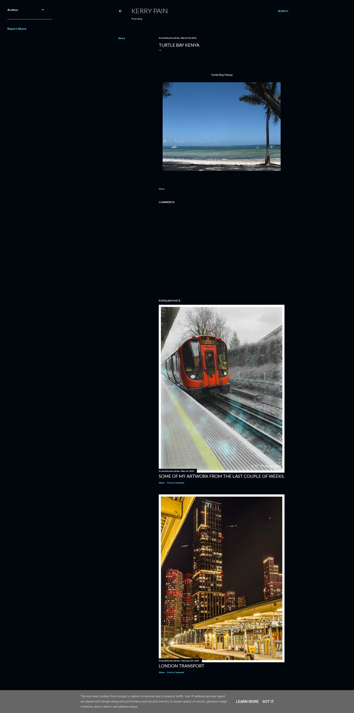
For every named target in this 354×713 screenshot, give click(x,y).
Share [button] (121, 38)
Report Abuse (16, 28)
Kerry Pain (149, 11)
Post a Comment (175, 482)
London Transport (181, 665)
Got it (268, 701)
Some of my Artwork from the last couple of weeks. (221, 476)
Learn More (247, 701)
